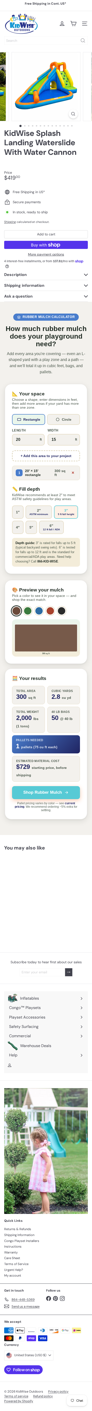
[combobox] (46, 40)
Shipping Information (19, 1235)
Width (53, 430)
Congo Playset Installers (21, 1241)
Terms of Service (16, 1264)
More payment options (46, 254)
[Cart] (73, 23)
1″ (18, 512)
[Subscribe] (68, 972)
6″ (51, 527)
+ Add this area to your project (46, 456)
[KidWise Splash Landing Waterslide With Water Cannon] (35, 889)
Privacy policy (58, 1391)
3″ (66, 512)
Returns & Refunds (17, 1229)
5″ (31, 527)
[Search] (83, 40)
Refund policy (43, 1396)
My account (12, 1275)
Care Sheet (12, 1258)
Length (19, 430)
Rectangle (31, 419)
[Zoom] (73, 113)
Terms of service (16, 1396)
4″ (18, 527)
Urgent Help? (13, 1270)
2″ (38, 512)
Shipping (10, 222)
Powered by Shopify (18, 1401)
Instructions (13, 1246)
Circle (66, 419)
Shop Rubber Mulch (42, 792)
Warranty (11, 1252)
